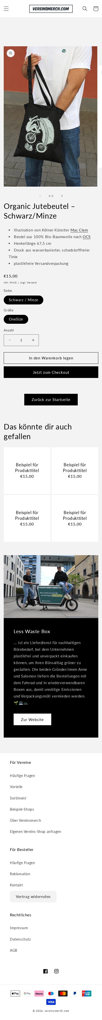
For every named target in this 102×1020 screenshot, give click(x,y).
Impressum (19, 928)
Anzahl (9, 330)
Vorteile (16, 787)
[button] (6, 8)
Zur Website (32, 719)
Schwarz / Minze (23, 300)
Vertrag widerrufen (33, 896)
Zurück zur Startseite (51, 399)
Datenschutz (20, 939)
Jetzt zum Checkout (51, 372)
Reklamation (20, 874)
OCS (87, 236)
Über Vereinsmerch (25, 820)
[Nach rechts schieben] (61, 195)
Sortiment (18, 798)
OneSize (16, 319)
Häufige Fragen (22, 775)
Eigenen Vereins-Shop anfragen (35, 831)
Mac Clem (79, 230)
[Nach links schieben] (40, 195)
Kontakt (16, 885)
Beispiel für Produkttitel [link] (27, 467)
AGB (13, 950)
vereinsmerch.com (57, 1010)
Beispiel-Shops (22, 809)
